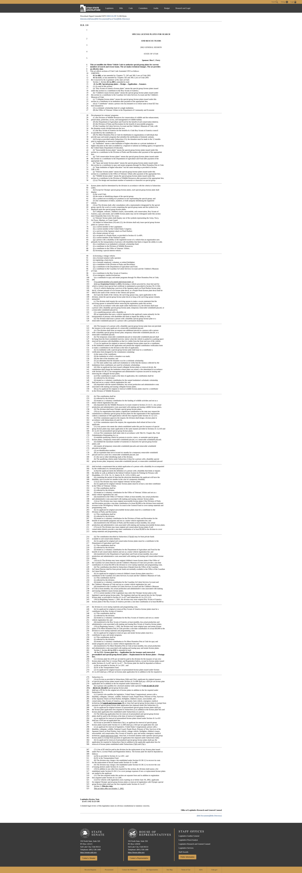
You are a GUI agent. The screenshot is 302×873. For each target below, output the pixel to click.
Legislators (109, 8)
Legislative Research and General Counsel (194, 844)
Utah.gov (214, 870)
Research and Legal (183, 8)
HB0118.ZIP (111, 16)
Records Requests (90, 870)
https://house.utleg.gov (136, 852)
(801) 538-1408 (95, 850)
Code (131, 8)
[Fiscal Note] (113, 19)
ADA (201, 870)
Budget (167, 8)
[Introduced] (84, 19)
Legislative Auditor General (189, 836)
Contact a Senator (88, 858)
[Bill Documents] (101, 19)
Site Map (170, 870)
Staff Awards (183, 852)
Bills (121, 8)
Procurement (109, 870)
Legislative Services (186, 848)
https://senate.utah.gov (88, 852)
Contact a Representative (139, 858)
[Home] (90, 8)
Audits (155, 8)
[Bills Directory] (124, 19)
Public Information (187, 857)
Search (274, 2)
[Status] (92, 19)
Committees (143, 8)
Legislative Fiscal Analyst (188, 840)
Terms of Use (185, 870)
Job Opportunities (152, 870)
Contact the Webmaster (129, 870)
